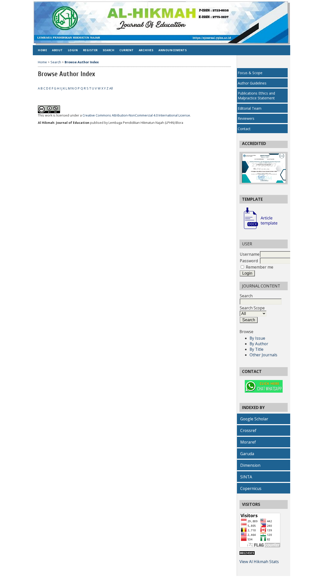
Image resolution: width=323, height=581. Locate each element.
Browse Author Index (82, 62)
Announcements (172, 50)
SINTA (246, 477)
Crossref (248, 430)
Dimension (250, 465)
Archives (146, 50)
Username (249, 254)
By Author (259, 343)
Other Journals (263, 355)
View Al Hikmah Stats (259, 561)
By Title (256, 349)
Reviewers (246, 118)
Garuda (247, 453)
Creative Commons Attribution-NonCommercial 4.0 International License (136, 115)
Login (73, 50)
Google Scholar (254, 419)
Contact (244, 128)
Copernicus (250, 488)
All (111, 88)
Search (246, 296)
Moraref (248, 442)
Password (249, 261)
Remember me (259, 267)
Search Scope (252, 308)
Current (126, 50)
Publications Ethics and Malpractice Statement (256, 95)
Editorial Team (249, 108)
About (57, 50)
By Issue (257, 338)
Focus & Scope (250, 72)
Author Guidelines (252, 83)
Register (90, 50)
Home (42, 50)
